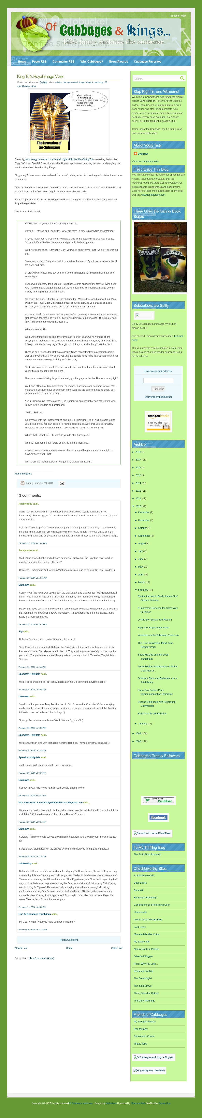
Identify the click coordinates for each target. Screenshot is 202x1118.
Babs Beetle (140, 882)
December (144, 512)
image (82, 82)
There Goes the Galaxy (146, 993)
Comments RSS (64, 61)
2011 (139, 498)
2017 (139, 459)
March (142, 582)
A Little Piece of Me (144, 875)
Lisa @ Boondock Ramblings (35, 914)
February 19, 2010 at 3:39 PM (32, 856)
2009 (139, 733)
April (141, 574)
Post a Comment (69, 940)
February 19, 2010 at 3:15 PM (32, 773)
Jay (21, 631)
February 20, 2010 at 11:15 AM (33, 929)
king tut (89, 82)
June (141, 559)
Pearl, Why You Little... (146, 964)
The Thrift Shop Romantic (147, 854)
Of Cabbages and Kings (81, 1103)
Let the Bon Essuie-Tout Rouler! (155, 619)
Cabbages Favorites (147, 61)
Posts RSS (39, 61)
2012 (139, 490)
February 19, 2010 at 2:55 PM (32, 728)
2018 (139, 452)
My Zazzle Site (142, 941)
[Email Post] (61, 483)
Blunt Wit (138, 890)
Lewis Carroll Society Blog (148, 919)
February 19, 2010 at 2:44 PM (32, 667)
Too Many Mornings (144, 1000)
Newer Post (21, 948)
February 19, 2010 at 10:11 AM (33, 578)
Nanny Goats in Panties (146, 949)
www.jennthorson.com (153, 194)
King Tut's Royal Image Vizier (40, 76)
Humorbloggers (23, 473)
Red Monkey (141, 1029)
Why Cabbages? (91, 61)
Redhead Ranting (143, 971)
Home (22, 61)
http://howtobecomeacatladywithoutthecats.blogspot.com (51, 802)
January (143, 723)
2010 (139, 506)
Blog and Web (138, 1103)
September (144, 535)
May (140, 566)
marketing (98, 82)
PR (106, 82)
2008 (139, 741)
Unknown (24, 585)
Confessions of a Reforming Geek (152, 904)
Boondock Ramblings (145, 897)
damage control (70, 82)
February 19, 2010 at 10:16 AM (33, 624)
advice (58, 82)
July (140, 551)
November (144, 520)
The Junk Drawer (143, 986)
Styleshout (111, 1103)
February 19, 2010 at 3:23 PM (32, 795)
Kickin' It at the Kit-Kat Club (152, 713)
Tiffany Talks (140, 1043)
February (143, 590)
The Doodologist (143, 978)
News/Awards (118, 61)
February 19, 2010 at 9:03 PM (32, 907)
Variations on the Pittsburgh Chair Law (158, 635)
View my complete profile (145, 161)
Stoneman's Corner (144, 1036)
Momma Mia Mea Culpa (147, 934)
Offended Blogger (143, 956)
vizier (33, 86)
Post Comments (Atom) (42, 958)
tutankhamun (23, 86)
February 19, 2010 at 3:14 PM (32, 750)
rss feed (174, 15)
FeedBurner (165, 397)
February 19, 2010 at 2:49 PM (32, 689)
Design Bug (164, 1103)
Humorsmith (140, 912)
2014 (139, 483)
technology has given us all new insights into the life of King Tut (59, 159)
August (142, 543)
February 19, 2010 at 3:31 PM (32, 822)
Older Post (117, 948)
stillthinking (25, 863)
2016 (139, 467)
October (142, 528)
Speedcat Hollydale (29, 674)
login (183, 15)
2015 (139, 475)
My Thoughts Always (145, 1021)
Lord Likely (140, 927)
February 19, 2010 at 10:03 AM (33, 543)
